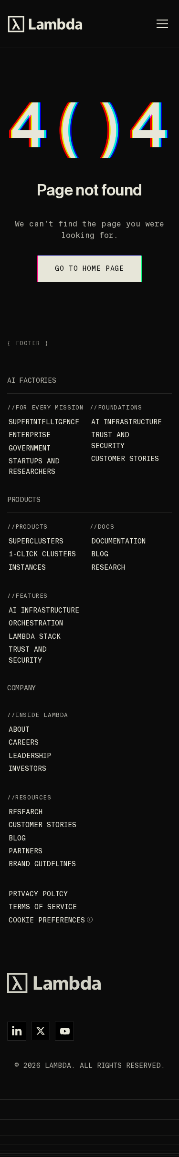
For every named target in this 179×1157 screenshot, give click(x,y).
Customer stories (125, 458)
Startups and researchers (34, 466)
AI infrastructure (126, 422)
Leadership (30, 755)
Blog (99, 554)
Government (30, 448)
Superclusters (36, 541)
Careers (24, 742)
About (19, 729)
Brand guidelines (42, 864)
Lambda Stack (35, 636)
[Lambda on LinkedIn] (16, 1031)
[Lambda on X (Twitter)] (40, 1031)
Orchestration (36, 623)
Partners (25, 851)
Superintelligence (44, 422)
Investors (27, 768)
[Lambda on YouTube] (64, 1031)
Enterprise (30, 434)
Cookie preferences (47, 920)
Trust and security (110, 440)
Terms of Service (43, 906)
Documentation (118, 541)
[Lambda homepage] (45, 24)
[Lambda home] (89, 983)
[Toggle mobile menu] (162, 24)
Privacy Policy (38, 894)
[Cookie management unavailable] (90, 920)
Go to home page (89, 268)
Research (108, 567)
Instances (27, 567)
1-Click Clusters (42, 554)
